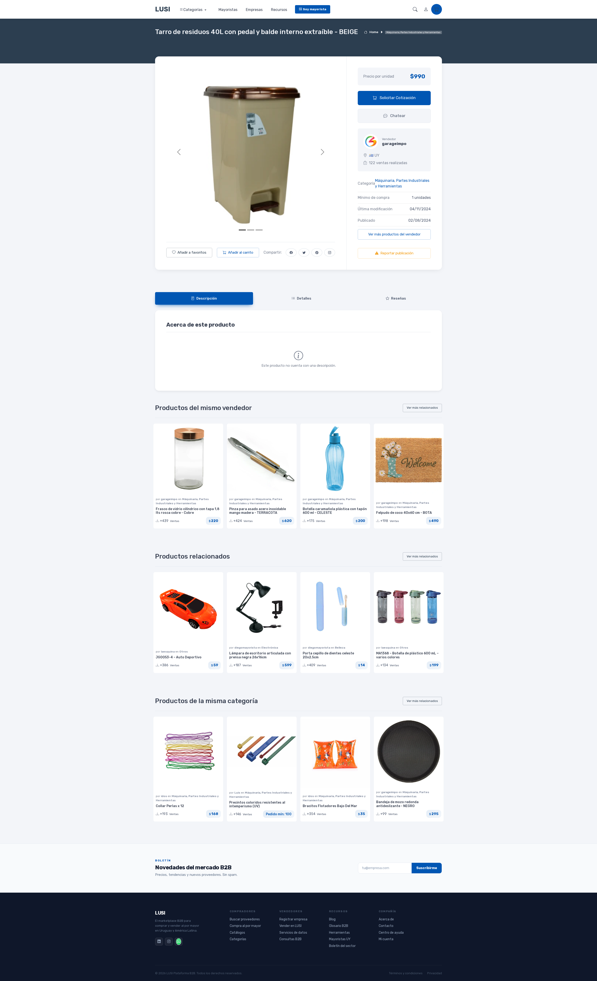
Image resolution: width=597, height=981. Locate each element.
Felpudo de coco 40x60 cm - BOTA (404, 513)
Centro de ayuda (391, 933)
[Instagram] (169, 942)
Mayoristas (228, 9)
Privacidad (434, 973)
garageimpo (169, 499)
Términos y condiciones (406, 973)
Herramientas (339, 933)
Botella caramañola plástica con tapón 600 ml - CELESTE (335, 511)
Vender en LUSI (290, 926)
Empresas (254, 9)
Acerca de (386, 919)
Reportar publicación (396, 253)
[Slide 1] (242, 230)
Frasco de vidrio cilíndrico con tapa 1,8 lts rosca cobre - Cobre (187, 511)
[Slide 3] (259, 230)
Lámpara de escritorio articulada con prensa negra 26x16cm (260, 655)
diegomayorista (245, 647)
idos (164, 796)
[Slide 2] (250, 230)
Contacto (386, 926)
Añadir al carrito (240, 252)
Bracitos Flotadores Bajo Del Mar (330, 806)
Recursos (279, 9)
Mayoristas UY (340, 939)
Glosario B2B (338, 926)
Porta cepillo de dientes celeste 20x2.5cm (328, 655)
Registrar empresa (293, 919)
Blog (332, 919)
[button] (415, 9)
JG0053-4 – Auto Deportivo (178, 657)
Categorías (193, 9)
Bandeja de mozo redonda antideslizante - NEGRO (397, 804)
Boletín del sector (342, 946)
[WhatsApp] (179, 942)
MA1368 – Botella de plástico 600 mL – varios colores (407, 655)
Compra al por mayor (245, 926)
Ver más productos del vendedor (394, 234)
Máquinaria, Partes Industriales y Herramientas (402, 183)
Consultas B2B (290, 939)
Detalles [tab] (304, 298)
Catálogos (237, 933)
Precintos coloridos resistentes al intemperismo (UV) (257, 804)
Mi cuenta (386, 939)
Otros (183, 651)
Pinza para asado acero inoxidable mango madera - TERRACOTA (257, 511)
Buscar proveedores (245, 919)
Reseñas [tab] (398, 298)
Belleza (340, 647)
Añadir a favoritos (191, 252)
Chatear (397, 115)
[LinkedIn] (159, 942)
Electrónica (269, 647)
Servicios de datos (293, 933)
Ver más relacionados (422, 407)
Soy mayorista (314, 9)
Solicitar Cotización (397, 97)
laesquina (168, 651)
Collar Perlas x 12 (170, 806)
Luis (237, 792)
